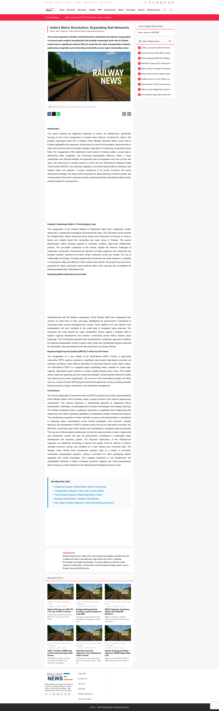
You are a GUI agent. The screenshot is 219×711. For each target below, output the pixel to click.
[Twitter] (153, 2)
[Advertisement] (89, 202)
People (118, 602)
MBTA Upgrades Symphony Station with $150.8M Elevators (117, 611)
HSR (78, 643)
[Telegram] (168, 2)
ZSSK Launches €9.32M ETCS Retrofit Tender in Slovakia (88, 17)
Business (64, 31)
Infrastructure (88, 602)
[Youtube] (161, 2)
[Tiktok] (165, 2)
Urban (49, 604)
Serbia (96, 602)
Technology (66, 602)
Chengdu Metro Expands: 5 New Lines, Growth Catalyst (79, 491)
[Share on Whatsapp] (58, 114)
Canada (58, 602)
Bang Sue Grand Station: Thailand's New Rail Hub (77, 499)
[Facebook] (149, 2)
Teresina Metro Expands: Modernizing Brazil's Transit (78, 495)
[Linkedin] (157, 2)
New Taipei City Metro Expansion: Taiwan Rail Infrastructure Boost (84, 503)
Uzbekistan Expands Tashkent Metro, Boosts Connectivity (80, 487)
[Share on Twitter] (54, 114)
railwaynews (69, 553)
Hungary (79, 602)
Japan (93, 643)
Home (52, 31)
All (170, 41)
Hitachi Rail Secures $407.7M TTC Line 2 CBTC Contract (60, 610)
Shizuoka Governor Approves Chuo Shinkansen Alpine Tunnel (88, 653)
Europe (57, 643)
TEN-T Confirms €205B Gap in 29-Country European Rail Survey (59, 653)
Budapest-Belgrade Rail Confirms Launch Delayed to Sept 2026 (88, 611)
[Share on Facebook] (49, 114)
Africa (107, 643)
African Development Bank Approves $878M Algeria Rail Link (117, 653)
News (58, 31)
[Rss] (172, 2)
